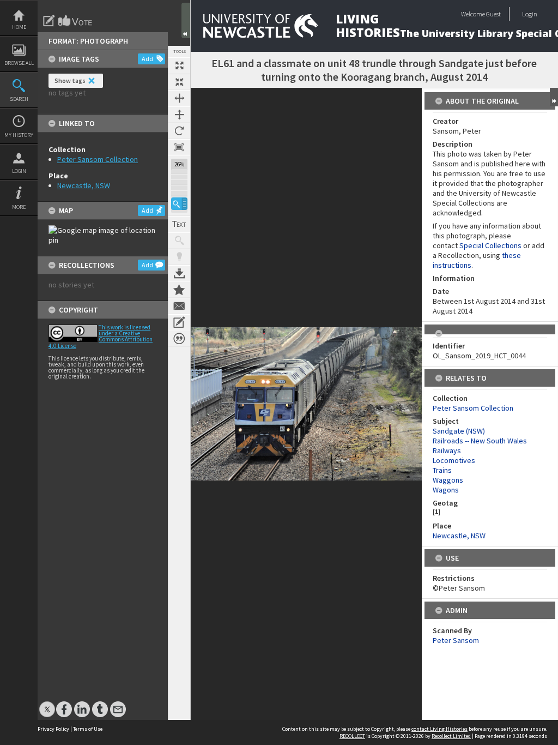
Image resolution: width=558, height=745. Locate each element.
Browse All (19, 63)
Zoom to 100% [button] (179, 147)
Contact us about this (179, 306)
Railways (447, 450)
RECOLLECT (352, 736)
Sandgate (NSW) (459, 431)
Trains (442, 470)
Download (179, 273)
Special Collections (490, 245)
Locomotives (454, 460)
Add (147, 59)
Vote (76, 21)
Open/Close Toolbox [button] (185, 20)
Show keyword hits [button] (179, 240)
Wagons (446, 490)
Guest (493, 14)
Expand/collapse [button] (554, 97)
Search (19, 99)
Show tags (70, 80)
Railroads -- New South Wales (480, 441)
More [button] (19, 207)
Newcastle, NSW (83, 185)
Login (19, 171)
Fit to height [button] (179, 114)
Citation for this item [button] (179, 339)
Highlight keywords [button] (179, 257)
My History (18, 135)
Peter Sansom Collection (97, 159)
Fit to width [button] (179, 98)
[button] (179, 203)
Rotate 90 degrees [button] (179, 131)
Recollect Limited (451, 736)
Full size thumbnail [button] (179, 65)
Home (19, 27)
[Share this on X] (47, 703)
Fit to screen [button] (179, 82)
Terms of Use (87, 728)
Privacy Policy (53, 728)
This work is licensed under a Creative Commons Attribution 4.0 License (100, 336)
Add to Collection (179, 289)
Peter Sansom (456, 640)
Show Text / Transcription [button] (179, 224)
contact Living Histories (439, 728)
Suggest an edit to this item (49, 21)
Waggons (448, 480)
